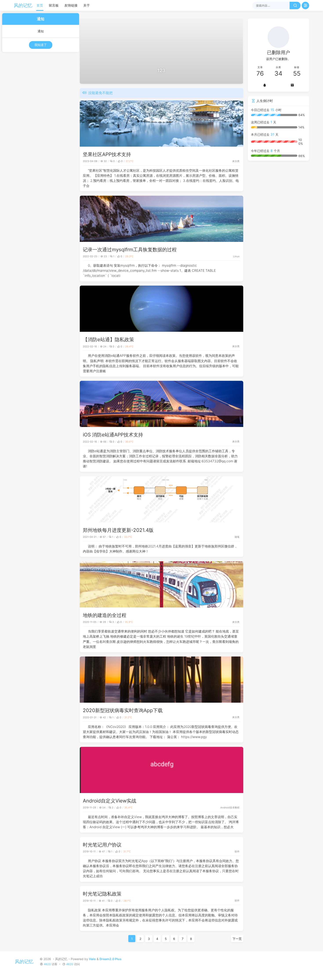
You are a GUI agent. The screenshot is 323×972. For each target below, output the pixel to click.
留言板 (54, 5)
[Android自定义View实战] (161, 770)
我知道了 (40, 45)
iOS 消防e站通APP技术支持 (113, 435)
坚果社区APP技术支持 (107, 154)
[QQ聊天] (265, 85)
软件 (237, 851)
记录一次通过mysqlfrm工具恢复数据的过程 (130, 249)
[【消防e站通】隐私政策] (161, 309)
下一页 (237, 939)
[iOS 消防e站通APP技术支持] (161, 404)
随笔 (237, 536)
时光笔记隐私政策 (102, 894)
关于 (86, 5)
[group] (161, 51)
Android (225, 807)
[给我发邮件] (292, 85)
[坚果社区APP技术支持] (161, 123)
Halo (92, 959)
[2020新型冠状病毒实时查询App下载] (161, 680)
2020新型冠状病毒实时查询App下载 (123, 710)
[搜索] (295, 5)
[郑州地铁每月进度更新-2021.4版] (161, 499)
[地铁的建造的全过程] (161, 584)
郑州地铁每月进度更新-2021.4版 (118, 530)
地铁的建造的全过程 (104, 615)
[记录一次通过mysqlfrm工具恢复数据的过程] (161, 219)
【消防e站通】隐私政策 (108, 339)
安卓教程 (235, 807)
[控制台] (305, 5)
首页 (39, 5)
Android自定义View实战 (109, 801)
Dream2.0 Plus (111, 959)
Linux (236, 256)
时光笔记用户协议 (102, 845)
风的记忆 (23, 5)
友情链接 (71, 5)
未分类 (236, 161)
